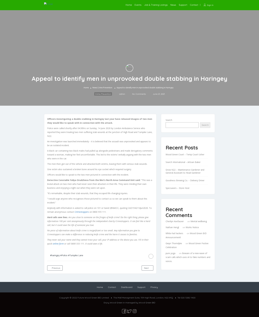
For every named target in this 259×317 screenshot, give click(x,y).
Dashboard (126, 287)
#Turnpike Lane (75, 255)
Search (169, 120)
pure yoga (170, 253)
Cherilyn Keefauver (175, 221)
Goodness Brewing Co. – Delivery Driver (185, 180)
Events (138, 4)
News (173, 4)
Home (129, 4)
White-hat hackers (174, 233)
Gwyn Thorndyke (174, 243)
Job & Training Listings (156, 4)
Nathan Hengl (172, 227)
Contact (194, 4)
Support (183, 4)
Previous (55, 268)
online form (58, 243)
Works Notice (192, 227)
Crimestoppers (82, 211)
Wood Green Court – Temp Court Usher (185, 154)
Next (146, 268)
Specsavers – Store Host (177, 188)
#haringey (55, 255)
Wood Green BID (147, 302)
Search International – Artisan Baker (183, 162)
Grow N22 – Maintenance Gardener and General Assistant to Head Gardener (185, 171)
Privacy (154, 287)
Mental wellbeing (199, 221)
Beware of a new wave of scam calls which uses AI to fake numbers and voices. (188, 257)
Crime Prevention (105, 87)
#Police (63, 255)
